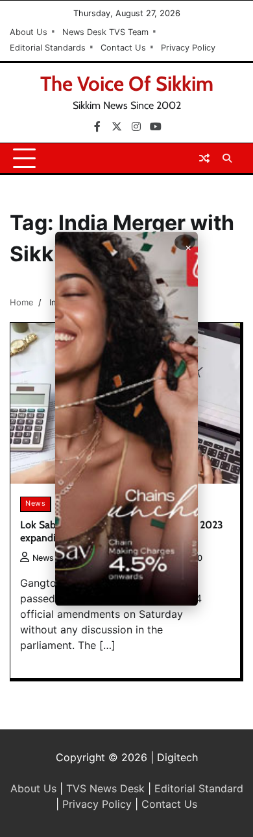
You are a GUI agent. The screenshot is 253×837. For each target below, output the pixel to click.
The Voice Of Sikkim (126, 83)
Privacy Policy (188, 48)
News (35, 503)
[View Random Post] (204, 158)
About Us (28, 32)
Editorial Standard (198, 788)
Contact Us (123, 48)
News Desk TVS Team (105, 32)
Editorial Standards (48, 48)
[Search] (227, 158)
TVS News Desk (105, 788)
